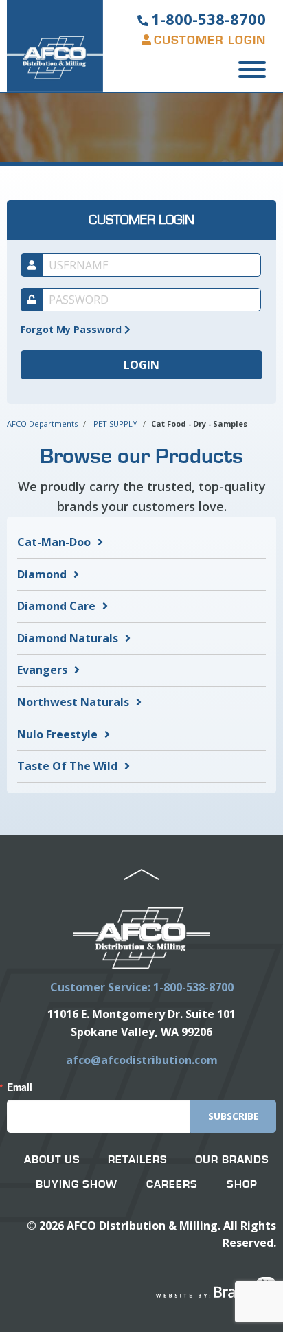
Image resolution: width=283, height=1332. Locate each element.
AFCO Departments (42, 423)
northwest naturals (73, 702)
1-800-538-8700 (208, 18)
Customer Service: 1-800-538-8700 (142, 987)
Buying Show (76, 1184)
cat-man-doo (54, 542)
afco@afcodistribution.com (142, 1060)
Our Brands (232, 1159)
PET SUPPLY (115, 423)
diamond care (56, 605)
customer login (210, 40)
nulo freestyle (57, 734)
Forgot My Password (72, 329)
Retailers (138, 1159)
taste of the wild (67, 766)
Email (19, 1087)
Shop (242, 1184)
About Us (52, 1159)
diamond (42, 574)
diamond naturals (67, 638)
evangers (42, 669)
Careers (172, 1184)
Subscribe (233, 1115)
